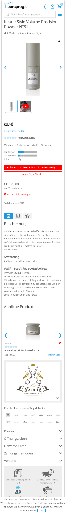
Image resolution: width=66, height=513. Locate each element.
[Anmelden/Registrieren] (52, 6)
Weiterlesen (54, 354)
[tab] (8, 216)
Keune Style (35, 33)
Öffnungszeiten (15, 438)
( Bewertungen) (26, 137)
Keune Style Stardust (33, 174)
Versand (10, 460)
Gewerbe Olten (15, 446)
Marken (13, 33)
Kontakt (45, 6)
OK (41, 510)
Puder (21, 130)
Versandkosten (15, 188)
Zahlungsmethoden (18, 453)
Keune (23, 33)
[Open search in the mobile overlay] (30, 14)
